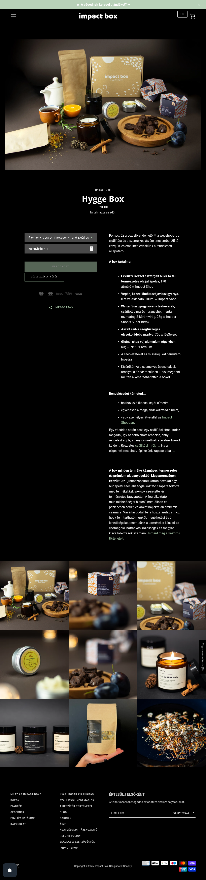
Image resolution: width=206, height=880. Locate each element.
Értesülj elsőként (127, 794)
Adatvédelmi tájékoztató (78, 829)
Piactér (16, 806)
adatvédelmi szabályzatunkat (165, 802)
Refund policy (70, 836)
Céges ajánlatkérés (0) (202, 657)
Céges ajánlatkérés (44, 277)
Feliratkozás (181, 813)
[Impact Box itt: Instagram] (17, 866)
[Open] (10, 870)
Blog (63, 812)
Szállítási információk (77, 800)
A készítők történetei (76, 806)
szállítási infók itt (147, 445)
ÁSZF (63, 824)
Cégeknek (17, 812)
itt (173, 451)
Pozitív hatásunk (23, 818)
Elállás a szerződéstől (77, 841)
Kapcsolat (18, 824)
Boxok (15, 800)
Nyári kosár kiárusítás (77, 794)
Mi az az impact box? (25, 794)
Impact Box (101, 866)
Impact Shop (69, 847)
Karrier (65, 818)
